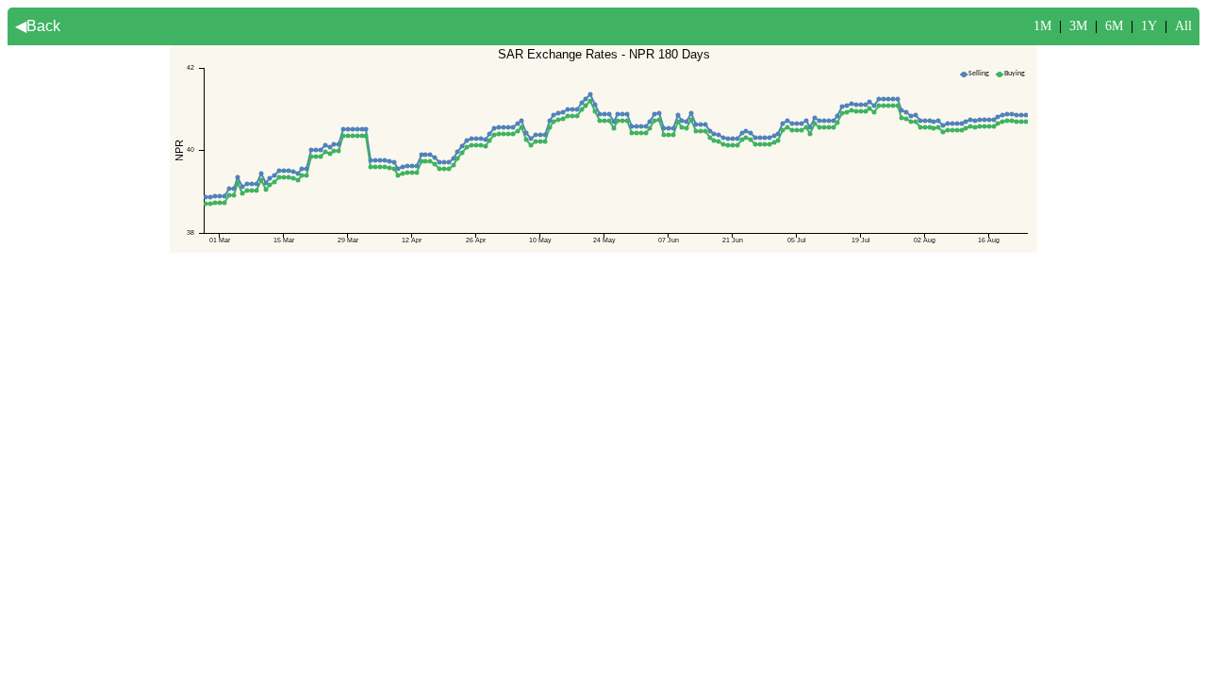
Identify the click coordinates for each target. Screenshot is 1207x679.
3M (1078, 26)
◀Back (37, 26)
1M (1042, 26)
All (1183, 26)
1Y (1149, 26)
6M (1114, 26)
